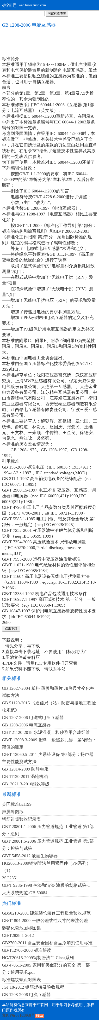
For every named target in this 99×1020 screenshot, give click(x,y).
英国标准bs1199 (16, 804)
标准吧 (9, 5)
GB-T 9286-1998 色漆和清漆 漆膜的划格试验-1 (46, 885)
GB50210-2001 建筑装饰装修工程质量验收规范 (46, 913)
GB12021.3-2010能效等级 (26, 784)
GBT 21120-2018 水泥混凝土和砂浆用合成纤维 (46, 732)
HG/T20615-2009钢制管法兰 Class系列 (38, 957)
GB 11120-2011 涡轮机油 (25, 776)
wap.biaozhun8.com (32, 5)
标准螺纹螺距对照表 (21, 979)
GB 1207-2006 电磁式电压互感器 (33, 717)
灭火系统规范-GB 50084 (24, 892)
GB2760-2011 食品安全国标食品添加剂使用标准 (47, 942)
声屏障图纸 (13, 811)
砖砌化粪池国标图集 (21, 928)
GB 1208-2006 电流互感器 (26, 725)
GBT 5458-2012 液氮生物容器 (30, 855)
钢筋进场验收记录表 (21, 819)
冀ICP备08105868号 (18, 1015)
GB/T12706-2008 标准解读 (26, 950)
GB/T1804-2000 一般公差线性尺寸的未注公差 (45, 920)
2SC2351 (10, 877)
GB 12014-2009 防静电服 (25, 769)
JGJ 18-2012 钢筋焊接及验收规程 (33, 987)
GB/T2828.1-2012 (18, 935)
